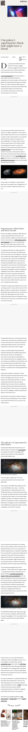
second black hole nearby (8, 160)
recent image (21, 449)
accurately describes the (16, 573)
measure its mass (5, 149)
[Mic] (3, 3)
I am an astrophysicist (7, 76)
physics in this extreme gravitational (10, 576)
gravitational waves (6, 664)
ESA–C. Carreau (4, 179)
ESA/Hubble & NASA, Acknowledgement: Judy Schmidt (11, 608)
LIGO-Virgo (23, 664)
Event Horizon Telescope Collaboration (9, 474)
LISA (19, 685)
